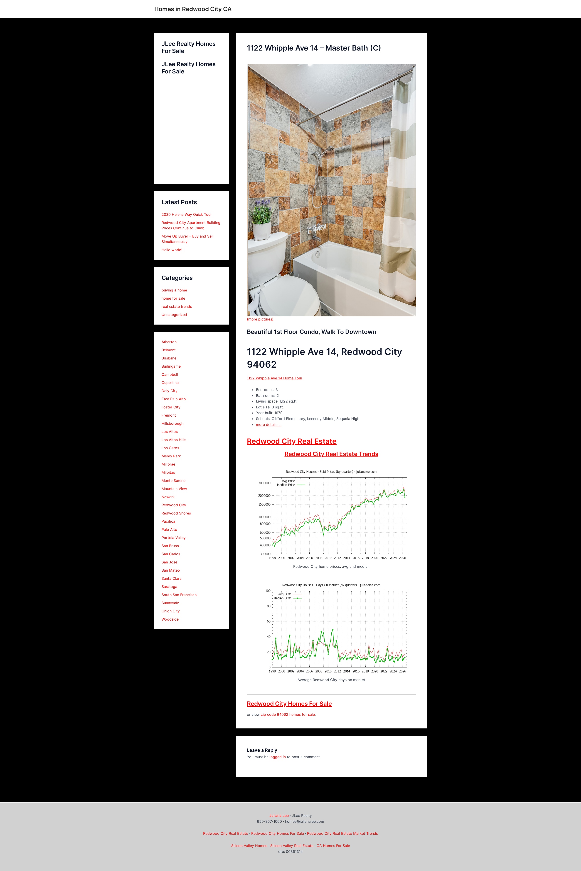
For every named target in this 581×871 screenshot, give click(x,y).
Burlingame (171, 366)
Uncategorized (174, 314)
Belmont (169, 350)
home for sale (173, 298)
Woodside (170, 619)
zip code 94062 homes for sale (288, 714)
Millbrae (168, 464)
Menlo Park (171, 456)
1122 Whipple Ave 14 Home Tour (274, 378)
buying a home (174, 290)
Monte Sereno (174, 480)
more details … (268, 424)
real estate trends (177, 306)
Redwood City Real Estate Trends (331, 453)
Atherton (169, 342)
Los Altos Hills (174, 439)
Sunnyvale (170, 603)
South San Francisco (179, 594)
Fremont (169, 415)
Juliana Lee (279, 815)
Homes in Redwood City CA (193, 8)
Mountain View (174, 488)
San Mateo (171, 570)
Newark (168, 497)
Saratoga (169, 586)
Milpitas (168, 472)
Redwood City (174, 505)
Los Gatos (170, 448)
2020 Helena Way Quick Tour (187, 214)
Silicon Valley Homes (249, 845)
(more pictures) (260, 319)
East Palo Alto (174, 399)
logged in (278, 757)
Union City (171, 611)
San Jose (169, 562)
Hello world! (172, 249)
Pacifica (168, 521)
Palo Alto (169, 529)
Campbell (170, 374)
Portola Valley (174, 537)
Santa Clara (172, 578)
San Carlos (171, 554)
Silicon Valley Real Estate (291, 845)
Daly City (169, 390)
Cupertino (170, 382)
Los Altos (170, 431)
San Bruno (170, 545)
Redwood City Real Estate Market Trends (342, 833)
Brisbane (169, 358)
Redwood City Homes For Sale (289, 703)
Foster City (171, 407)
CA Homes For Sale (333, 845)
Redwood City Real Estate (292, 441)
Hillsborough (172, 423)
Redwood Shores (176, 513)
